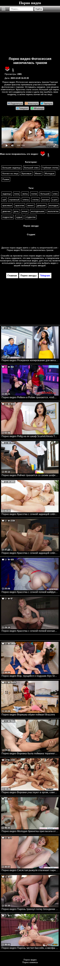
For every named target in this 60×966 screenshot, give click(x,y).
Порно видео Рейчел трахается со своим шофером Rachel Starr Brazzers (30, 475)
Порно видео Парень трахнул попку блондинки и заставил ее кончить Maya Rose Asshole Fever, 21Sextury (30, 909)
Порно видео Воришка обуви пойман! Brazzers (28, 714)
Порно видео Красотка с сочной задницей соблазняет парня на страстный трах (30, 553)
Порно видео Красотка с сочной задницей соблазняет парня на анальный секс (30, 514)
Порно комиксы (30, 962)
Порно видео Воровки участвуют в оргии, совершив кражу (30, 792)
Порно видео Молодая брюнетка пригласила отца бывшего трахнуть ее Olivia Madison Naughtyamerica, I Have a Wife (30, 831)
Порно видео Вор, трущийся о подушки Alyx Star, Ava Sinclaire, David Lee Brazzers (30, 676)
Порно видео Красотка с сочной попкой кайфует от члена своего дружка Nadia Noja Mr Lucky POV (30, 592)
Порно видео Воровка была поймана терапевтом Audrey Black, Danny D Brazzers (30, 753)
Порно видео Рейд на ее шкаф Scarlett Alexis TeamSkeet (30, 436)
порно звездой (38, 265)
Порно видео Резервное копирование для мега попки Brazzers (30, 360)
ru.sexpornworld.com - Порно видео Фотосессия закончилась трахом (33, 248)
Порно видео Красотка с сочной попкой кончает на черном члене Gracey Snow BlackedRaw (30, 631)
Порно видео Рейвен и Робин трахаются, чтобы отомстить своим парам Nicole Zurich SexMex (30, 397)
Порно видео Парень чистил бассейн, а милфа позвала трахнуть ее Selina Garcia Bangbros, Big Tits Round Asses (30, 948)
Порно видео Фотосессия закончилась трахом (30, 61)
